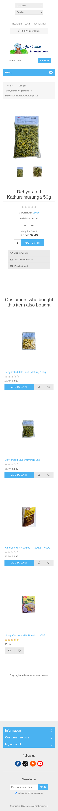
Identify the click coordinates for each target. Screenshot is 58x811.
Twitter (25, 764)
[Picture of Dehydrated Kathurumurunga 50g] (20, 172)
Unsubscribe (37, 793)
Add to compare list (23, 259)
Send (43, 787)
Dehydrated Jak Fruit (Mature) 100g (25, 372)
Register (17, 24)
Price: (24, 235)
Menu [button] (8, 72)
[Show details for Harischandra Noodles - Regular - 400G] (29, 516)
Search (44, 60)
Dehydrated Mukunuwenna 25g (22, 459)
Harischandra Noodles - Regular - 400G (27, 547)
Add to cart (32, 242)
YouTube (40, 764)
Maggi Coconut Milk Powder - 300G (24, 635)
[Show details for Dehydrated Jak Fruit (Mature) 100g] (29, 341)
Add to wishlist (21, 253)
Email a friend (21, 266)
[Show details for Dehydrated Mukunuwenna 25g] (29, 429)
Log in (28, 24)
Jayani (36, 212)
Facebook (18, 764)
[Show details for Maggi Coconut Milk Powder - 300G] (29, 604)
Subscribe (23, 793)
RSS (33, 764)
